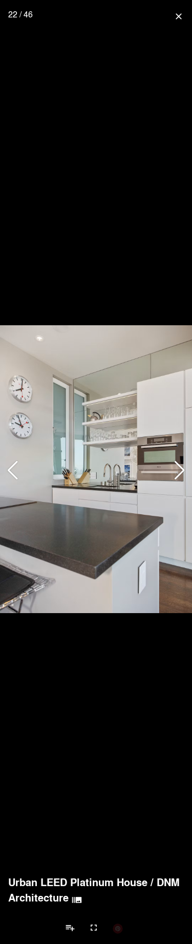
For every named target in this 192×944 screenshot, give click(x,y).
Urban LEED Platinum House (77, 882)
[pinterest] (118, 928)
